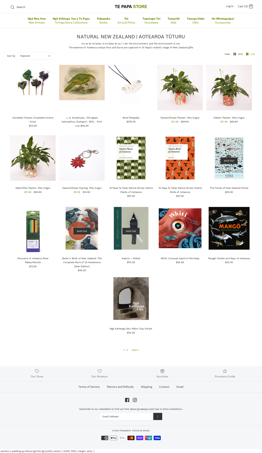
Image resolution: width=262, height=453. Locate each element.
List (252, 54)
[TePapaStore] (131, 6)
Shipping (146, 387)
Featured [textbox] (25, 55)
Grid (240, 54)
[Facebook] (127, 400)
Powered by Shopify (141, 430)
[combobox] (34, 56)
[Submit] (157, 416)
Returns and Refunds (120, 387)
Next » (135, 350)
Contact (164, 387)
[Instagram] (135, 400)
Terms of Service (89, 387)
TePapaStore (125, 430)
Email (180, 387)
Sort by (11, 55)
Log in (230, 6)
